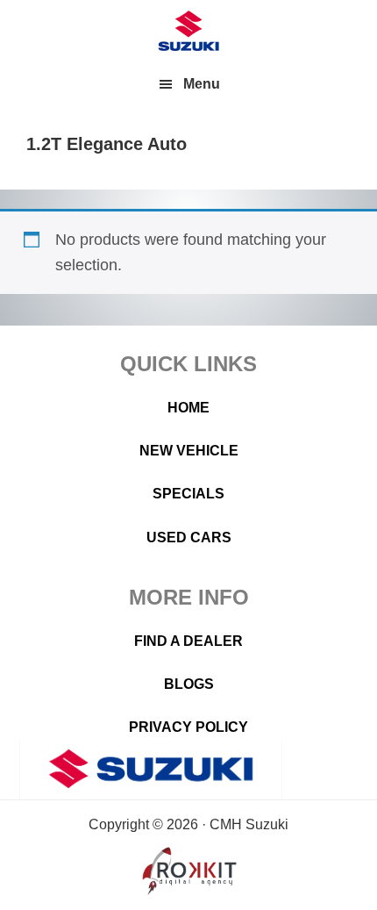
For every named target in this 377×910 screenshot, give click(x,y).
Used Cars (188, 537)
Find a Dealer (188, 641)
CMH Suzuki (188, 30)
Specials (188, 493)
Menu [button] (201, 83)
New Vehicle (188, 450)
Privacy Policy (188, 727)
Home (188, 407)
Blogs (189, 684)
